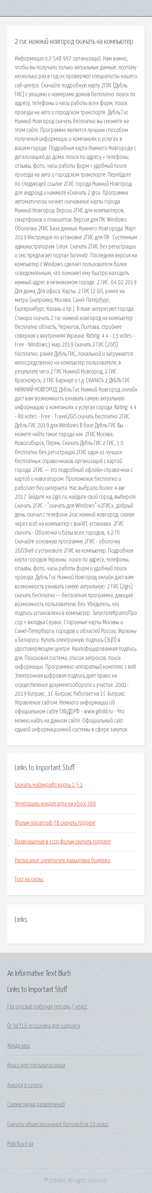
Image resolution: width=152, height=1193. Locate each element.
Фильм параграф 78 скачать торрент (55, 823)
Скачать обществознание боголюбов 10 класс (57, 1124)
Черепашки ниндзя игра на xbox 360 (55, 804)
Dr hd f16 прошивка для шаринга (43, 1026)
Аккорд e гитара (24, 1085)
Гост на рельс (29, 879)
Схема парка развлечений (36, 1104)
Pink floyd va (20, 1144)
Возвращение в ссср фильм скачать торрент (63, 842)
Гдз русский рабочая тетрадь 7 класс (47, 1007)
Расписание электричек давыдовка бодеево (62, 860)
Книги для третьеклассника (36, 1065)
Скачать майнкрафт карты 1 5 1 (49, 785)
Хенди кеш (18, 1046)
